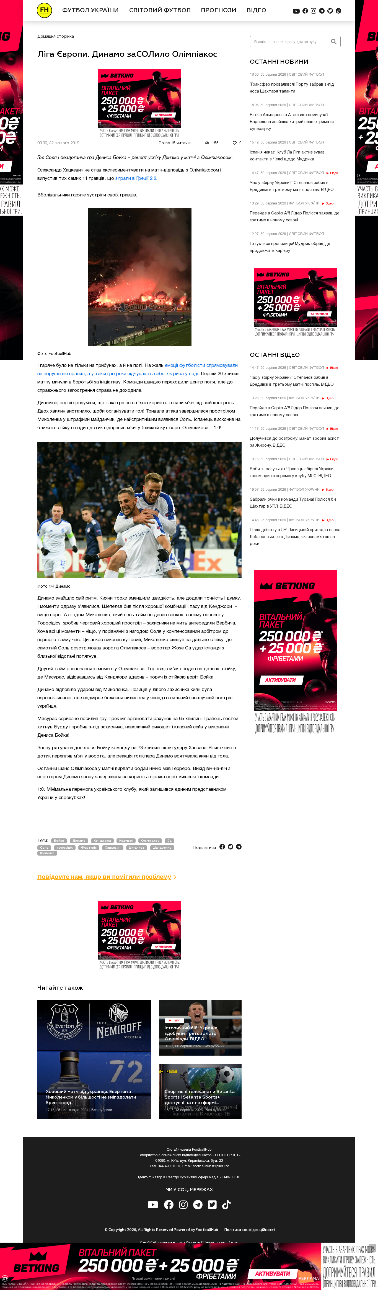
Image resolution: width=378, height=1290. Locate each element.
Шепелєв (47, 853)
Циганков (136, 847)
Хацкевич (113, 847)
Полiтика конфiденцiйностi (249, 1230)
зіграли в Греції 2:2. (136, 178)
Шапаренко (162, 847)
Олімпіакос (150, 840)
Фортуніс (89, 847)
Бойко (59, 840)
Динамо (79, 840)
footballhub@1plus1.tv (211, 1166)
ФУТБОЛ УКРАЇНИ (90, 10)
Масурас (126, 840)
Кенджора (102, 840)
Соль (44, 847)
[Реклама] (189, 1266)
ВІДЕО (256, 10)
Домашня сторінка (55, 37)
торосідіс (65, 847)
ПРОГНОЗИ (218, 10)
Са (169, 840)
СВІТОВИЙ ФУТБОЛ (160, 10)
